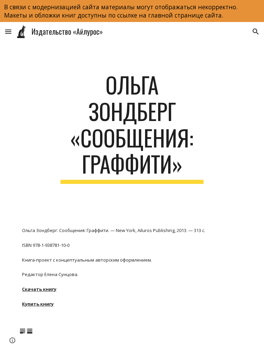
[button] (8, 31)
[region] (132, 11)
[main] (132, 128)
